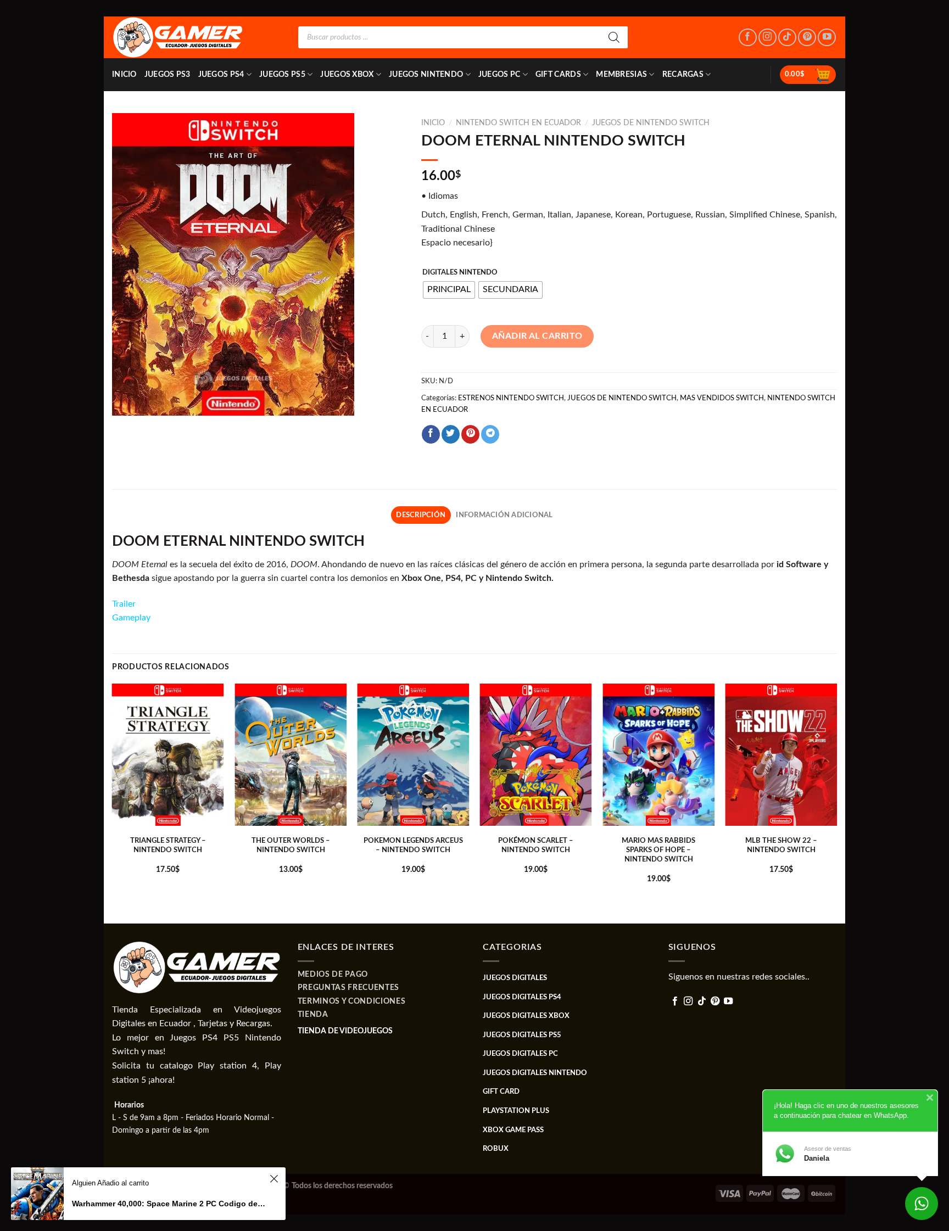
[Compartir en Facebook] (431, 434)
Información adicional (504, 515)
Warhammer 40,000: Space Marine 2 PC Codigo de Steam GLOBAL (169, 1203)
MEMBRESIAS (621, 74)
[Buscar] (614, 37)
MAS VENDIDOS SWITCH (722, 398)
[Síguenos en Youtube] (827, 38)
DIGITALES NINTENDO (460, 272)
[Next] (836, 802)
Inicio (124, 74)
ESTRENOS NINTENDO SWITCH (511, 398)
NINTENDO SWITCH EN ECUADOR (518, 123)
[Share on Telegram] (490, 434)
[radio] (448, 290)
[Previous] (112, 802)
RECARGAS (683, 74)
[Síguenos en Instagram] (767, 38)
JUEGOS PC (499, 74)
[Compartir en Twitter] (451, 434)
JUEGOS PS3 (167, 74)
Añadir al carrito (537, 336)
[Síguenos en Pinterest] (807, 38)
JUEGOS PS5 (282, 74)
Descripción (420, 515)
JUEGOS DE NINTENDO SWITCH (651, 123)
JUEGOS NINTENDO (426, 74)
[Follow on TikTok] (787, 38)
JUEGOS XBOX (346, 74)
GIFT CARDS (558, 74)
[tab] (421, 515)
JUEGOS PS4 (221, 74)
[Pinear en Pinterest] (470, 434)
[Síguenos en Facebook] (748, 38)
